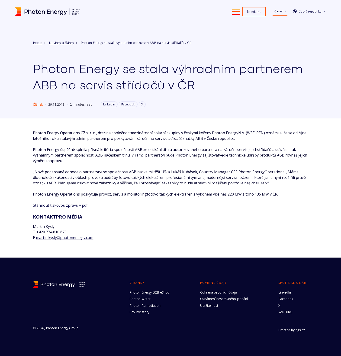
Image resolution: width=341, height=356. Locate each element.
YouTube (285, 312)
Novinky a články (61, 42)
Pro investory (139, 312)
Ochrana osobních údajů (218, 292)
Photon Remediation (145, 305)
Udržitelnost (209, 305)
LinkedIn (284, 292)
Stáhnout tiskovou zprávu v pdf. (60, 205)
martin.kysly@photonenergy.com (64, 237)
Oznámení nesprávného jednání (224, 299)
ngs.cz (300, 330)
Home (37, 42)
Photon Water (140, 299)
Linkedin (109, 104)
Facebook (128, 104)
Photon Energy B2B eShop (149, 292)
